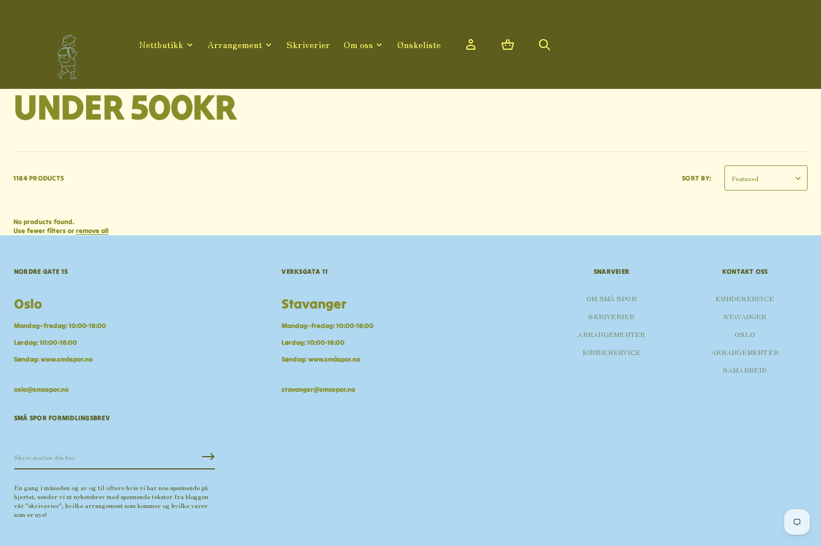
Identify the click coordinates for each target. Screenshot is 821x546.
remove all (92, 230)
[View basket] (507, 44)
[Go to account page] (471, 44)
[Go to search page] (544, 44)
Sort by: (696, 178)
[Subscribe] (208, 456)
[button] (507, 44)
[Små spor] (64, 52)
